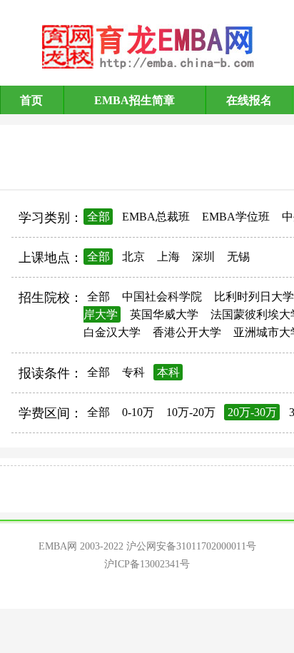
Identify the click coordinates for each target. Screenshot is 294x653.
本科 (168, 372)
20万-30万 (252, 412)
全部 (98, 217)
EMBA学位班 (236, 217)
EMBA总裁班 (156, 217)
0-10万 (138, 412)
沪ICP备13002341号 (147, 564)
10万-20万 (191, 412)
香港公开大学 (187, 332)
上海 (168, 256)
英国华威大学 (164, 314)
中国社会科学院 (162, 296)
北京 (133, 256)
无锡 (238, 256)
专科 (133, 372)
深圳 (203, 256)
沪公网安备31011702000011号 (191, 546)
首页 (31, 100)
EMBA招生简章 (134, 100)
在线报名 (249, 100)
